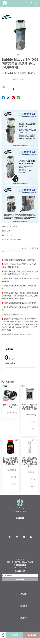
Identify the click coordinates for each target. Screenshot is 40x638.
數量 (3, 87)
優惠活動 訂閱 (20, 571)
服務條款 (24, 618)
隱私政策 (24, 594)
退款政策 (24, 606)
